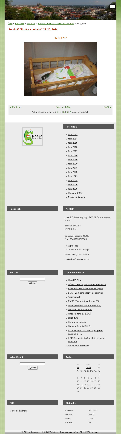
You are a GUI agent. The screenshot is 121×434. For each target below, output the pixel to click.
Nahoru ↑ (96, 432)
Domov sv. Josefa (77, 322)
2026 (88, 368)
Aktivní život (74, 297)
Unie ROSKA (74, 280)
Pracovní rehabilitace (78, 345)
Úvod (10, 23)
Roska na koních (76, 197)
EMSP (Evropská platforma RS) (83, 301)
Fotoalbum (19, 23)
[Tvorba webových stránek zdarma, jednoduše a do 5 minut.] (41, 432)
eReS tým (73, 318)
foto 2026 (73, 189)
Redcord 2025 (75, 193)
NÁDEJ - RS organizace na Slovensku (87, 284)
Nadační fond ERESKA (79, 313)
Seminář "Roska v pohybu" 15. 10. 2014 (56, 23)
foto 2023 (73, 176)
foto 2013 (73, 134)
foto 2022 (73, 172)
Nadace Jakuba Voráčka (80, 309)
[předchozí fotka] (13, 69)
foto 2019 (73, 159)
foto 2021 (73, 168)
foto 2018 (73, 155)
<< (78, 364)
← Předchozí (15, 107)
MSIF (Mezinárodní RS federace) (84, 305)
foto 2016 (73, 147)
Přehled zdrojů (19, 410)
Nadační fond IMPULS (79, 326)
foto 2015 (73, 143)
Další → (108, 107)
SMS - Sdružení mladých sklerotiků (85, 293)
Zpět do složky (63, 107)
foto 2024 (73, 180)
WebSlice (53, 432)
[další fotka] (107, 69)
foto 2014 (31, 23)
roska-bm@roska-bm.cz (77, 259)
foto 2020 (73, 163)
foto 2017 (73, 151)
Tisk (62, 432)
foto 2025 (73, 184)
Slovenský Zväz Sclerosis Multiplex (85, 288)
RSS (45, 432)
